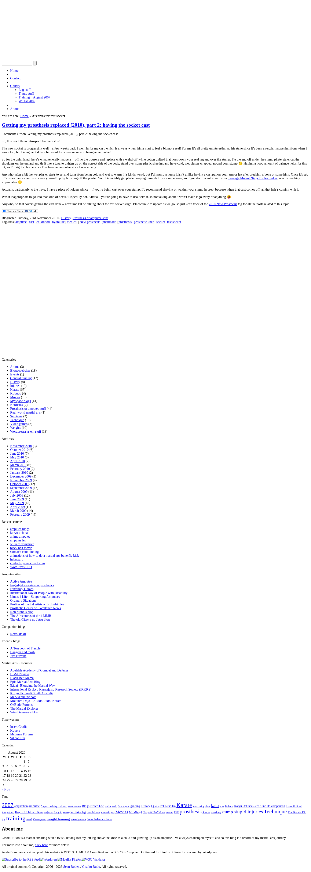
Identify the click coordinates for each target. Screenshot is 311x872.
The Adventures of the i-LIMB (30, 615)
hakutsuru (16, 559)
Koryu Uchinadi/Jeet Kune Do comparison (259, 806)
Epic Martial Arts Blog (25, 682)
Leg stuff (25, 89)
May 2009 (17, 503)
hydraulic (58, 222)
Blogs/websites (20, 370)
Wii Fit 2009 (27, 101)
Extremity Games (21, 589)
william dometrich (22, 544)
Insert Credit (18, 726)
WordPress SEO (21, 567)
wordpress (78, 819)
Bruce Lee (97, 806)
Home (14, 70)
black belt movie (21, 548)
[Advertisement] (129, 31)
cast (31, 222)
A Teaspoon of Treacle (25, 648)
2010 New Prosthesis (223, 204)
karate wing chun (201, 806)
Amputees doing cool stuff (54, 806)
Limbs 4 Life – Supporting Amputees (35, 596)
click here (41, 845)
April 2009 (17, 507)
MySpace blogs (20, 401)
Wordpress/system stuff (25, 431)
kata (215, 805)
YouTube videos (99, 819)
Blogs (85, 806)
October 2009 (19, 484)
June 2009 (17, 499)
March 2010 (18, 465)
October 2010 (19, 449)
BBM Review (19, 674)
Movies (15, 397)
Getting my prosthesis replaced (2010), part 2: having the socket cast (76, 125)
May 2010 (17, 457)
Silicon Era (17, 738)
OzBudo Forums (21, 704)
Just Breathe (18, 656)
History (66, 218)
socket (160, 222)
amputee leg (18, 540)
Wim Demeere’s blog (24, 712)
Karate (14, 389)
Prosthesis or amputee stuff (90, 218)
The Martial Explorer (24, 708)
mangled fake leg (74, 812)
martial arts (93, 812)
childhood (43, 222)
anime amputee (20, 536)
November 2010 (21, 446)
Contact (15, 78)
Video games (19, 424)
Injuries (15, 386)
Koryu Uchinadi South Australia (31, 693)
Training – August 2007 (34, 97)
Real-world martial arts (25, 412)
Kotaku (15, 730)
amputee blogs (19, 529)
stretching (216, 812)
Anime (14, 366)
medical (72, 222)
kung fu (58, 812)
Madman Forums (21, 734)
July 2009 (16, 495)
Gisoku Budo (91, 866)
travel (29, 819)
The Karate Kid (297, 812)
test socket (174, 222)
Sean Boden (71, 866)
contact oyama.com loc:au (27, 563)
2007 (8, 805)
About (14, 109)
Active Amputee (21, 581)
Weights (15, 427)
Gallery (15, 86)
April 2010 (17, 461)
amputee (21, 222)
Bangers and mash (22, 652)
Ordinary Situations (23, 600)
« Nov (6, 789)
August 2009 (19, 491)
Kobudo (15, 393)
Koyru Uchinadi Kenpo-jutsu (34, 812)
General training (21, 378)
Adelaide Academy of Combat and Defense (39, 670)
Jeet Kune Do (168, 806)
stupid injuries (248, 811)
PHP (176, 812)
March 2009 (18, 510)
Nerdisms (16, 405)
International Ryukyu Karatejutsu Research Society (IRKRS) (50, 689)
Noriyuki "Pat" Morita (154, 812)
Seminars (16, 416)
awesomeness (74, 806)
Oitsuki (169, 812)
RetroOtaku (18, 634)
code (114, 806)
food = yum (123, 806)
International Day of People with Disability (38, 593)
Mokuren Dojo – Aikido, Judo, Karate (35, 701)
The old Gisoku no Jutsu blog (30, 619)
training (16, 818)
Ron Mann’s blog (21, 612)
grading (135, 806)
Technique (17, 420)
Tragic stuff (26, 93)
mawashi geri (107, 812)
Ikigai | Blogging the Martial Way (32, 685)
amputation (21, 806)
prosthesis (125, 222)
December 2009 (21, 476)
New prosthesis (90, 222)
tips (3, 819)
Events (14, 374)
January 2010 (19, 472)
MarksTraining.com (23, 697)
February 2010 (20, 469)
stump (227, 811)
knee (222, 806)
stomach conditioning (24, 552)
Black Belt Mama (22, 678)
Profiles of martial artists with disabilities (37, 604)
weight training (58, 819)
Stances (206, 812)
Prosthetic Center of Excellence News (35, 608)
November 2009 (21, 480)
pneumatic (109, 222)
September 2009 (21, 488)
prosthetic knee (144, 222)
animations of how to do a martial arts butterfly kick (44, 555)
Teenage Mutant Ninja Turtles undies (252, 178)
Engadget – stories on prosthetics (32, 585)
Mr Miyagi (135, 812)
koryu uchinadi (20, 532)
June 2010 (17, 453)
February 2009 (20, 514)
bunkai (108, 806)
